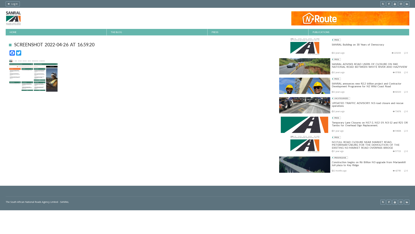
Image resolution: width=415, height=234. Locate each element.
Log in (14, 3)
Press (215, 32)
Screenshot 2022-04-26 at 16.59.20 (54, 44)
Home (13, 32)
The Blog (116, 32)
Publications (321, 32)
